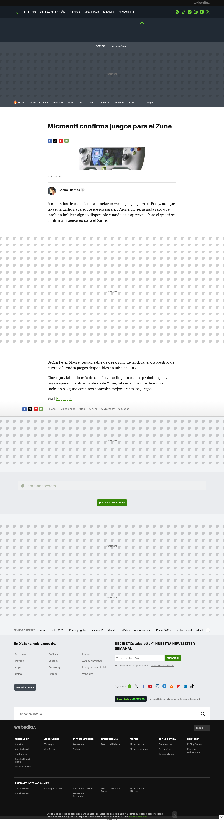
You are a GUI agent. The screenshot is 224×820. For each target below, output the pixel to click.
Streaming (21, 654)
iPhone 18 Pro (164, 630)
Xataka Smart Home (22, 760)
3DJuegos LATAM (53, 788)
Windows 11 (88, 674)
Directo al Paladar (111, 744)
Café (131, 102)
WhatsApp (177, 12)
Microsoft (109, 409)
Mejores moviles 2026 (51, 630)
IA (140, 102)
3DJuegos (49, 744)
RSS (171, 685)
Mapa (150, 102)
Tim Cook (58, 102)
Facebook (50, 141)
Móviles (19, 660)
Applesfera (21, 754)
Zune (94, 409)
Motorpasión (137, 744)
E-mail (66, 141)
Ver (113, 502)
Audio (82, 409)
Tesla (92, 102)
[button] (71, 190)
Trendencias (165, 744)
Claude (112, 630)
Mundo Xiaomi (23, 766)
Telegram (189, 12)
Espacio (86, 654)
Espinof (76, 749)
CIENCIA (74, 12)
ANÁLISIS (30, 12)
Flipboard (61, 141)
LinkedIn (185, 685)
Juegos (125, 409)
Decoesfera (165, 749)
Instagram (196, 12)
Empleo (53, 674)
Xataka (19, 744)
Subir (199, 728)
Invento (104, 102)
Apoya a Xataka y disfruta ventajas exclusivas (173, 699)
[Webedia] (202, 3)
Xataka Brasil (22, 793)
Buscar (203, 714)
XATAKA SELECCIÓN (52, 12)
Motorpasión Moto (140, 749)
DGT (82, 102)
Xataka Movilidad (92, 660)
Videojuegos (68, 409)
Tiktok (183, 12)
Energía (53, 660)
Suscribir (173, 658)
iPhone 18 (119, 102)
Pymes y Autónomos (193, 750)
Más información (138, 816)
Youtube (202, 12)
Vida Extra (49, 749)
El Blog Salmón (195, 744)
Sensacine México (82, 788)
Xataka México (23, 788)
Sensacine (78, 744)
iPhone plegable (78, 630)
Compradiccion (167, 754)
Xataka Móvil (22, 749)
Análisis (53, 654)
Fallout (71, 102)
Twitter (208, 12)
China (45, 102)
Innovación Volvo (118, 46)
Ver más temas (25, 687)
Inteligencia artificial (94, 667)
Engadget (64, 398)
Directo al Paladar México (111, 790)
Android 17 (97, 630)
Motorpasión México (137, 790)
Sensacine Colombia (78, 795)
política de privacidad (162, 665)
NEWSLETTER (127, 12)
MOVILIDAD (91, 12)
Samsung (54, 667)
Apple (18, 667)
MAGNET (108, 12)
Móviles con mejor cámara (136, 630)
